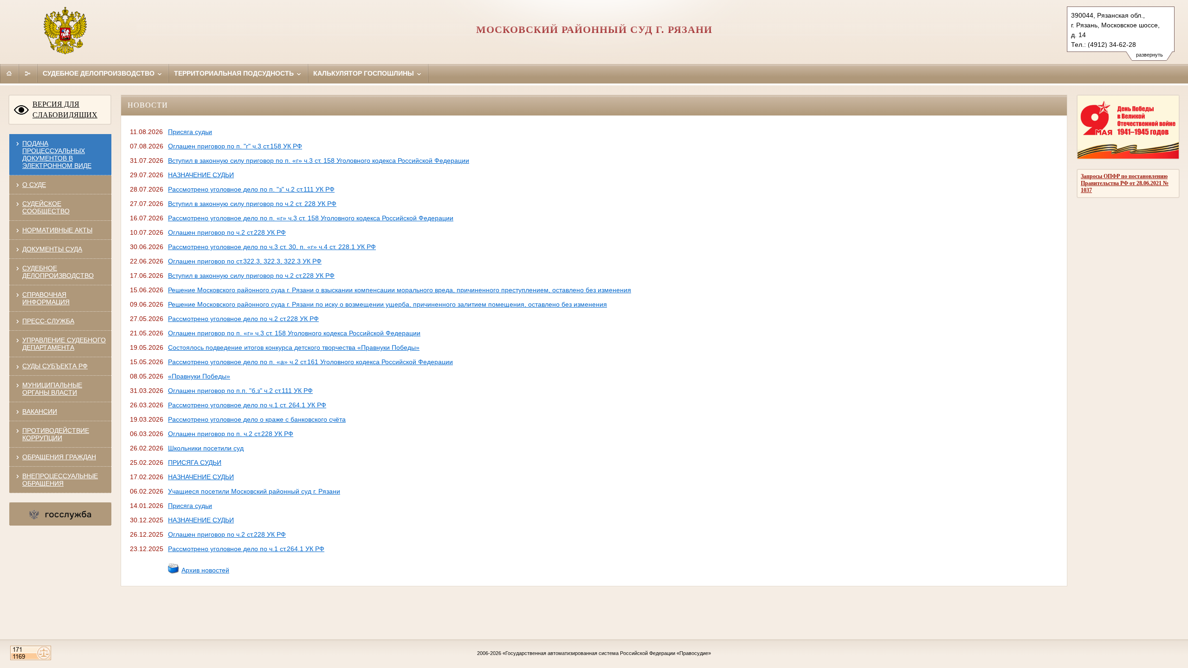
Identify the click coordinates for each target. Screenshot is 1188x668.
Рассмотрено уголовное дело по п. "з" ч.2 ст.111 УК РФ (251, 189)
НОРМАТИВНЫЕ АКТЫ (57, 230)
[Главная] (9, 73)
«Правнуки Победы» (199, 376)
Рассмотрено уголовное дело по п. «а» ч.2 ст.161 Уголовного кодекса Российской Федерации (310, 362)
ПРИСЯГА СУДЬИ (194, 462)
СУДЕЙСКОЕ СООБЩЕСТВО (46, 207)
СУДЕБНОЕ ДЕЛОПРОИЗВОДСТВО (58, 271)
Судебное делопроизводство (99, 73)
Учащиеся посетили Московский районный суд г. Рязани (254, 491)
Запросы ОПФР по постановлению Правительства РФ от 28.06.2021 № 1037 (1125, 183)
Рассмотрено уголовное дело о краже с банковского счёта (257, 419)
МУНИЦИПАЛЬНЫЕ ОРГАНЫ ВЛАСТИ (52, 388)
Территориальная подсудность (235, 73)
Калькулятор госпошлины (364, 73)
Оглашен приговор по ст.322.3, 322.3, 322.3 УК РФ (245, 261)
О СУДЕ (34, 184)
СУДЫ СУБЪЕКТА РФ (55, 366)
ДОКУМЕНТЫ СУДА (52, 249)
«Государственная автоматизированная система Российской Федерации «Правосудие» (607, 653)
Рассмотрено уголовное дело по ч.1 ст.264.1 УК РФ (246, 548)
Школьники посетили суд (206, 448)
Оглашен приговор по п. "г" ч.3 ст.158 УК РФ (235, 146)
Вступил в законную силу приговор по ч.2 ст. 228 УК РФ (252, 203)
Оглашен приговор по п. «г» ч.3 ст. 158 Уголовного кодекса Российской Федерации (294, 333)
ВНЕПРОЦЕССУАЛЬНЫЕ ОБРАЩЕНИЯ (60, 479)
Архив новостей (205, 570)
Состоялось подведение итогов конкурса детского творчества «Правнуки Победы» (294, 347)
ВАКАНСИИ (39, 411)
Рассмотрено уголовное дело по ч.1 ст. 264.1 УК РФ (247, 405)
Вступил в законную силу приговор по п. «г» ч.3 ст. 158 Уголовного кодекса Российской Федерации (318, 160)
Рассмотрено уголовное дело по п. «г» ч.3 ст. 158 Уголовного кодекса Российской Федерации (310, 218)
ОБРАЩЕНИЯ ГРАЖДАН (59, 457)
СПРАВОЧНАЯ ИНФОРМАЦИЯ (46, 298)
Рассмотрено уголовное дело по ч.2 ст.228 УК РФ (243, 318)
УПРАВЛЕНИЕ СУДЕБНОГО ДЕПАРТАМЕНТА (64, 343)
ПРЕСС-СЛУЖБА (48, 321)
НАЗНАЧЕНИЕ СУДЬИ (201, 175)
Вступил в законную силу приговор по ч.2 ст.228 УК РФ (251, 275)
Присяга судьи (190, 131)
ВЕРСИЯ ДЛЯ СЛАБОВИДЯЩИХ (64, 109)
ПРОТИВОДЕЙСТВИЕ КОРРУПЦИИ (55, 434)
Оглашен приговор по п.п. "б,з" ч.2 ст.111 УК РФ (240, 390)
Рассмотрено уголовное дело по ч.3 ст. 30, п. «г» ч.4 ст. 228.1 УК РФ (272, 246)
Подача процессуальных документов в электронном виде (56, 154)
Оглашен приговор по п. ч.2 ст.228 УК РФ (230, 433)
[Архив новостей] (173, 572)
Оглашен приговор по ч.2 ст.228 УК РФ (227, 232)
